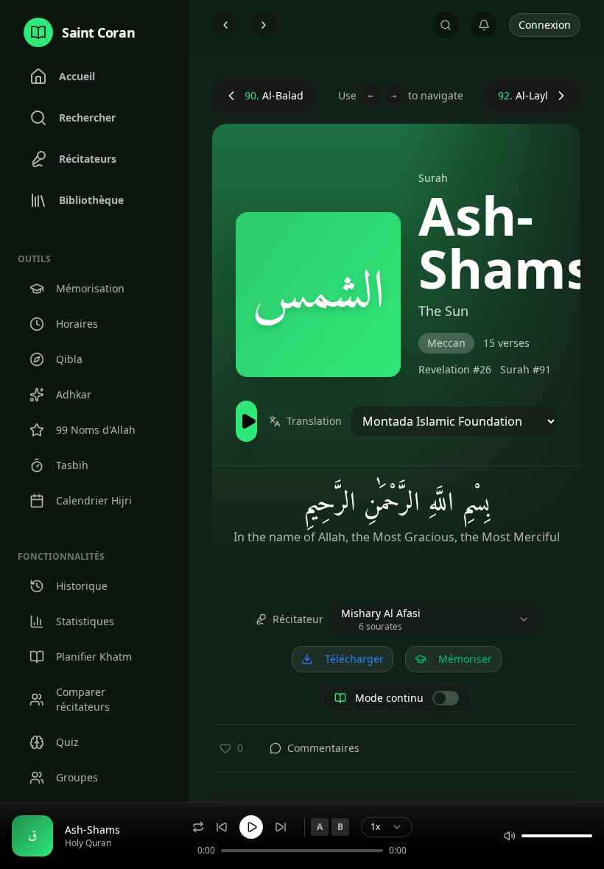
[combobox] (435, 619)
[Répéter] (198, 827)
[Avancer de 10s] (281, 827)
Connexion (545, 25)
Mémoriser (465, 659)
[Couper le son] (510, 836)
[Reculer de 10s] (222, 827)
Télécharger (354, 659)
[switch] (445, 698)
